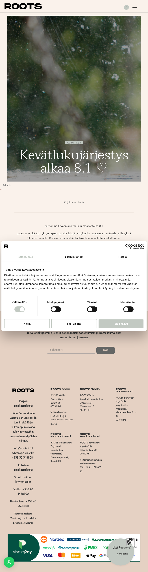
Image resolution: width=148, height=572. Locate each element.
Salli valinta (74, 323)
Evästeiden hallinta (23, 523)
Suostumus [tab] (25, 256)
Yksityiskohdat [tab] (74, 256)
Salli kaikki (121, 323)
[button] (9, 562)
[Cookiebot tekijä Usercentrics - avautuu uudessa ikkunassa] (128, 246)
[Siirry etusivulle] (23, 8)
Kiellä (27, 323)
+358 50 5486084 (23, 457)
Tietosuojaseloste (23, 514)
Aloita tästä (122, 554)
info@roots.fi (21, 448)
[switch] (56, 309)
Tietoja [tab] (122, 256)
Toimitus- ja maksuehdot (23, 518)
